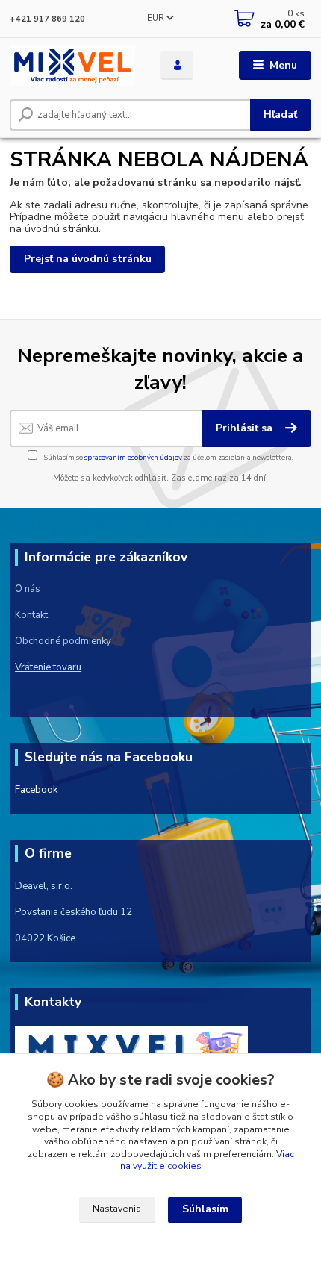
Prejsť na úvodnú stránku (88, 259)
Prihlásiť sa (245, 428)
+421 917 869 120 (47, 19)
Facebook (36, 789)
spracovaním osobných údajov (133, 457)
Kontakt (31, 615)
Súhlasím (205, 1209)
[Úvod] (72, 66)
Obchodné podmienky (63, 641)
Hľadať (280, 114)
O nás (27, 589)
